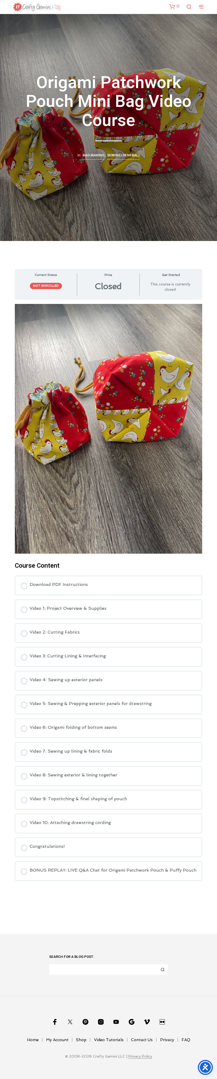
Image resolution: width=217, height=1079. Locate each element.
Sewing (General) (123, 155)
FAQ (186, 1039)
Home (33, 1039)
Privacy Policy (140, 1056)
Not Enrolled (46, 286)
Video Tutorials (109, 1039)
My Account (57, 1039)
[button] (174, 6)
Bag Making (93, 155)
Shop (81, 1039)
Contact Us (142, 1039)
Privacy (167, 1039)
